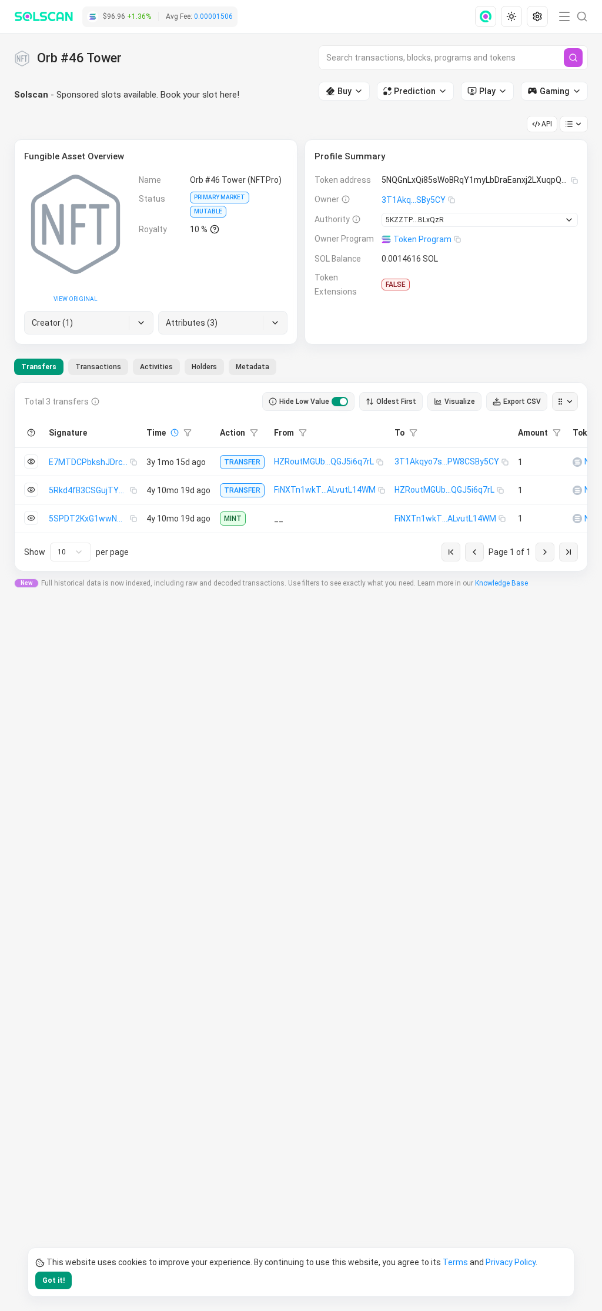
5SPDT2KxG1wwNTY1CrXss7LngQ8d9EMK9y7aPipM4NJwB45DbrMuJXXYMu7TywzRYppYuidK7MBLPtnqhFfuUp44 (89, 518)
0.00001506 (213, 16)
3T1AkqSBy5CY (414, 200)
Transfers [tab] (38, 367)
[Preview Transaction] (31, 461)
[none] (488, 16)
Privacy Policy (511, 1262)
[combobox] (70, 552)
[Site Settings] (537, 16)
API (546, 124)
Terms (455, 1262)
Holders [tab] (204, 367)
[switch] (340, 401)
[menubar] (513, 16)
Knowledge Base (501, 583)
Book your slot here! (199, 94)
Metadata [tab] (252, 367)
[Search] (573, 57)
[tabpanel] (301, 476)
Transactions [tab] (98, 367)
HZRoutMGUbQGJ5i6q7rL (324, 461)
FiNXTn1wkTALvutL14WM (325, 489)
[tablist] (145, 367)
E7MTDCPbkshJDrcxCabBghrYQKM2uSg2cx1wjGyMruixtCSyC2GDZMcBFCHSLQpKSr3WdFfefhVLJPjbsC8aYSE (89, 462)
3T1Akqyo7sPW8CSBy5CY (446, 461)
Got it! (53, 1280)
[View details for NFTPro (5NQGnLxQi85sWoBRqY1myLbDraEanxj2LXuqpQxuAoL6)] (577, 462)
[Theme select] (511, 16)
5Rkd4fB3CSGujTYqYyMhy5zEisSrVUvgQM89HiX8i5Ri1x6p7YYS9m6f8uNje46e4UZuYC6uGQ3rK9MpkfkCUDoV (89, 490)
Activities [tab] (156, 367)
